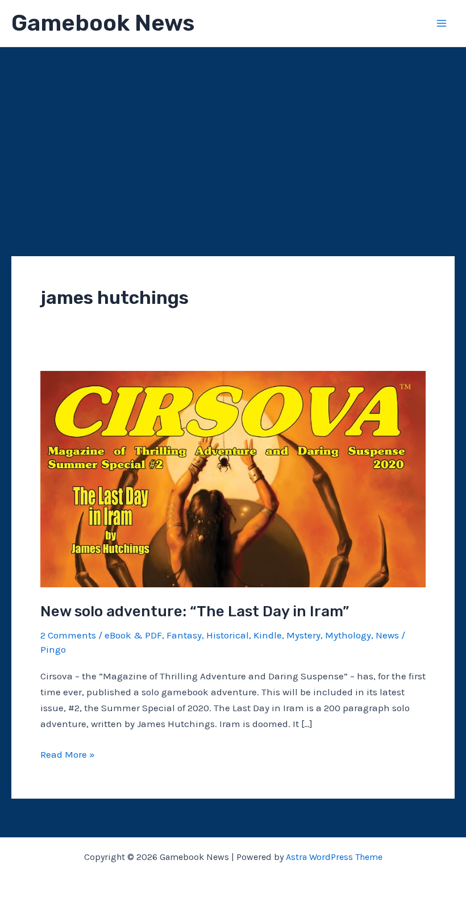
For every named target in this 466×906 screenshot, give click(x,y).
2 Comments (68, 635)
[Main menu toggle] (442, 23)
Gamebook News (102, 23)
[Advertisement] (233, 132)
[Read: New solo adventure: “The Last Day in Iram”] (233, 478)
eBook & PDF (133, 635)
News (387, 635)
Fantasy (184, 635)
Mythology (348, 635)
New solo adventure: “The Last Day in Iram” (194, 611)
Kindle (267, 635)
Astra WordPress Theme (334, 856)
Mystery (303, 635)
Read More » (67, 755)
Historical (227, 635)
